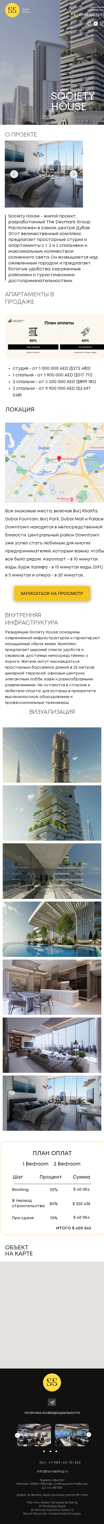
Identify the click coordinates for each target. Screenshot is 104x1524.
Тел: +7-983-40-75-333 (60, 1462)
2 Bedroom (67, 1164)
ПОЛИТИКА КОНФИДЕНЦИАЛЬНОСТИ (52, 1413)
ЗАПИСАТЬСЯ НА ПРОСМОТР (52, 594)
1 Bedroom (36, 1164)
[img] (12, 10)
